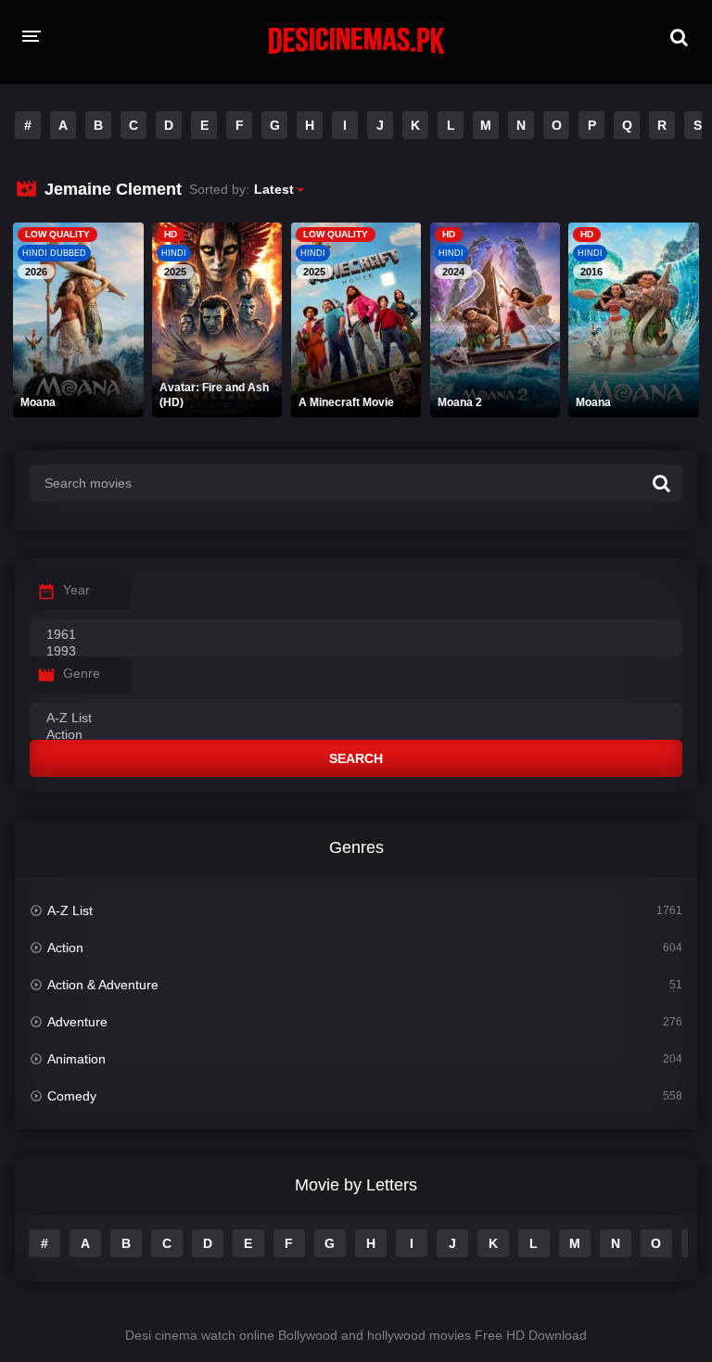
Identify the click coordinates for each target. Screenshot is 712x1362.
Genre (81, 673)
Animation (76, 1058)
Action (65, 947)
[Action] (356, 735)
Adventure (77, 1021)
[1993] (356, 651)
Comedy (71, 1095)
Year (76, 589)
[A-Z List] (356, 718)
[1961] (356, 635)
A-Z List (70, 910)
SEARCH (356, 758)
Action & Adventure (103, 984)
